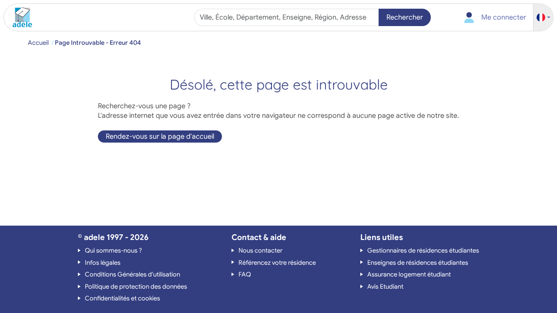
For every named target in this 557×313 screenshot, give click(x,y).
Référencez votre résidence (277, 262)
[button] (543, 17)
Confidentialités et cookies (122, 298)
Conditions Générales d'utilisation (132, 274)
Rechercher (404, 17)
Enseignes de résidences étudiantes (417, 262)
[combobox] (287, 17)
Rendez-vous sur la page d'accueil (160, 136)
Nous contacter (260, 250)
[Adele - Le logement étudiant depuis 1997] (19, 17)
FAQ (244, 274)
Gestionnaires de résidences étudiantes (423, 250)
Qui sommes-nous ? (113, 250)
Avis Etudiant (385, 286)
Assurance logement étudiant (409, 274)
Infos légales (103, 262)
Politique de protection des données (136, 286)
